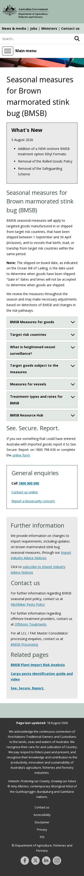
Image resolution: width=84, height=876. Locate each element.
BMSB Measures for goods (32, 322)
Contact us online (24, 492)
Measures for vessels (28, 384)
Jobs (33, 28)
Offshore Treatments (31, 624)
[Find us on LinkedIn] (46, 860)
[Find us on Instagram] (57, 860)
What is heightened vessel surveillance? (32, 350)
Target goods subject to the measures (34, 368)
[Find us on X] (35, 860)
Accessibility (42, 815)
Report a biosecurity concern (33, 501)
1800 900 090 (28, 483)
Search (77, 39)
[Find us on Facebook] (25, 860)
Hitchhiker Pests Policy (28, 604)
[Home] (25, 12)
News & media (14, 28)
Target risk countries (28, 334)
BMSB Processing (24, 644)
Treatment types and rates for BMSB (36, 399)
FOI (42, 837)
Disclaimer (42, 822)
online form (21, 455)
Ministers (49, 28)
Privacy (42, 829)
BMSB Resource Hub (26, 415)
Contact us (70, 28)
